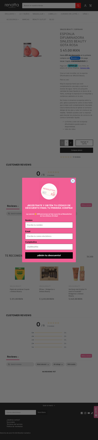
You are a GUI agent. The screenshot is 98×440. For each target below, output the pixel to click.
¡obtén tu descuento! (49, 255)
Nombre (29, 220)
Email (27, 231)
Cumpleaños (31, 242)
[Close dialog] (73, 181)
